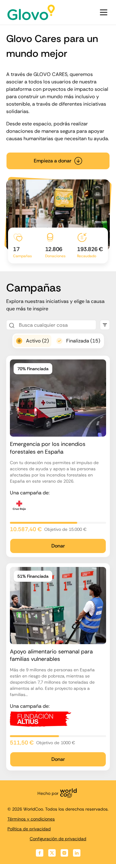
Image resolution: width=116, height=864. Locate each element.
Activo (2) (37, 341)
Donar (58, 546)
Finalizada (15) (83, 341)
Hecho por (47, 793)
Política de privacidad (29, 829)
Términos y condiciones (31, 819)
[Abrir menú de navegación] (104, 12)
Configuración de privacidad (58, 838)
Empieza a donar (52, 160)
